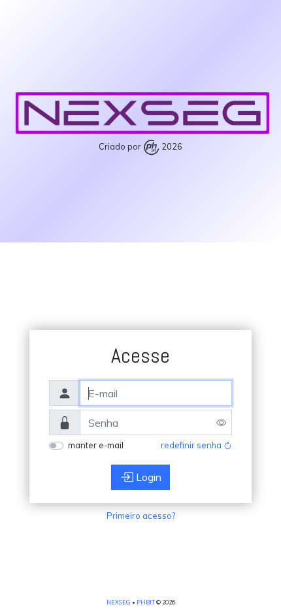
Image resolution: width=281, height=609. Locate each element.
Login (147, 477)
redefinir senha (192, 445)
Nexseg (119, 602)
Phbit (146, 602)
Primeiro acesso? (141, 515)
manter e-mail (96, 445)
